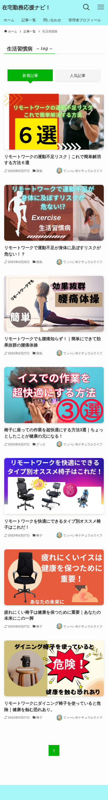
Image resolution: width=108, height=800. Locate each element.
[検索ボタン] (86, 7)
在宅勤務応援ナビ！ (26, 7)
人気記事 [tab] (78, 75)
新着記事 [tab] (30, 75)
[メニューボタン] (101, 7)
